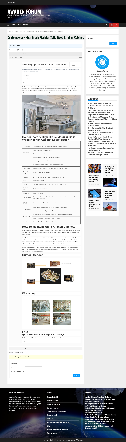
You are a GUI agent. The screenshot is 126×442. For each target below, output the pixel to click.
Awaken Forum (24, 11)
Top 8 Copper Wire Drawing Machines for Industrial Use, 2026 (100, 133)
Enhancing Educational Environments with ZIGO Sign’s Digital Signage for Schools (99, 405)
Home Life (50, 419)
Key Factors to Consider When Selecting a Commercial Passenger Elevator (101, 153)
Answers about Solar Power (93, 412)
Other (49, 426)
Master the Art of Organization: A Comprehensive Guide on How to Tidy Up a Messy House (100, 416)
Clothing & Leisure (53, 408)
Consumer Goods (52, 415)
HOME (13, 25)
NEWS (19, 25)
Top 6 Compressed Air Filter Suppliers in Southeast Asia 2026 (100, 129)
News (91, 170)
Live (116, 25)
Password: (14, 368)
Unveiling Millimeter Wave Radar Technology (98, 397)
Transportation (52, 433)
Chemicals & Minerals (53, 404)
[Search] (107, 25)
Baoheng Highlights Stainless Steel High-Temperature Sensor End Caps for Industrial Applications (102, 143)
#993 (80, 57)
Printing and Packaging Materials (57, 429)
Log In (76, 375)
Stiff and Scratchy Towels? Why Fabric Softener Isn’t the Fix (100, 124)
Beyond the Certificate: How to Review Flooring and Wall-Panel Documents (100, 138)
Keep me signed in (18, 371)
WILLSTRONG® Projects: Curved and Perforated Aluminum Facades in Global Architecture (100, 105)
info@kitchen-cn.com (27, 342)
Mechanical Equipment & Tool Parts (58, 422)
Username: (14, 363)
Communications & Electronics (56, 411)
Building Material (52, 397)
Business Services (52, 401)
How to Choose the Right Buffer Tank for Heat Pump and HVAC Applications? (101, 111)
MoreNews (70, 440)
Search (90, 38)
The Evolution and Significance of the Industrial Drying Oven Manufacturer (99, 409)
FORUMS (25, 25)
